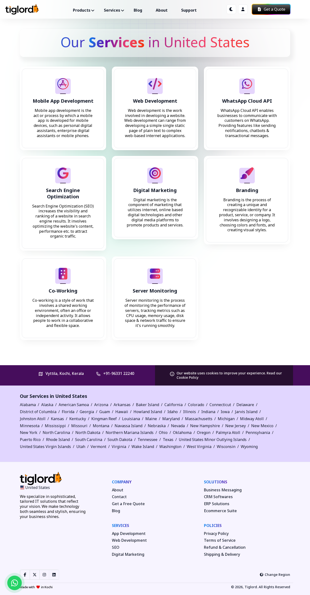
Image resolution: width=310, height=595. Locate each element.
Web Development (129, 540)
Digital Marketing (128, 554)
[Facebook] (25, 575)
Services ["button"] (112, 10)
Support (189, 10)
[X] (34, 575)
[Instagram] (44, 575)
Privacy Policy (216, 533)
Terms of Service (220, 540)
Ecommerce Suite (220, 510)
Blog (138, 10)
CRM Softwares (218, 496)
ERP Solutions (216, 503)
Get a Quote (274, 9)
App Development (129, 533)
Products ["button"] (81, 10)
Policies (213, 525)
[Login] (242, 9)
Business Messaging (223, 490)
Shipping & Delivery (222, 554)
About (162, 10)
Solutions (215, 482)
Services (120, 525)
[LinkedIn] (54, 575)
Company (122, 482)
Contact (119, 496)
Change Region (277, 574)
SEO (115, 547)
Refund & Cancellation (225, 547)
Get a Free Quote (128, 503)
